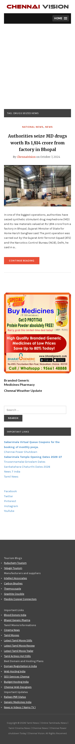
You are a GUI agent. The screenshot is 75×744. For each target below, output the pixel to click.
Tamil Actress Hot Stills (17, 656)
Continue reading (24, 261)
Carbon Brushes (13, 583)
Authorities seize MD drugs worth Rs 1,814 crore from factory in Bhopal (37, 142)
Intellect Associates (15, 578)
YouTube (9, 511)
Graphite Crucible (14, 593)
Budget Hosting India (16, 681)
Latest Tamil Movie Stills (18, 640)
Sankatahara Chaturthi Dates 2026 (27, 466)
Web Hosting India (14, 671)
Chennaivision (26, 157)
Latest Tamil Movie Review (19, 645)
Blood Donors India (15, 614)
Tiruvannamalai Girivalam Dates (24, 461)
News (49, 127)
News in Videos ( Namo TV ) (20, 707)
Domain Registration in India (20, 666)
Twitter (8, 496)
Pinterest (10, 501)
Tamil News (11, 476)
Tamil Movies (11, 635)
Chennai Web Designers (18, 687)
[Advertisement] (37, 69)
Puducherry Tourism (15, 562)
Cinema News (12, 630)
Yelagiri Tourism (13, 568)
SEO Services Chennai (16, 676)
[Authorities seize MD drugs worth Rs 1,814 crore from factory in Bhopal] (37, 185)
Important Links (18, 431)
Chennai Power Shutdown (20, 452)
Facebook (10, 491)
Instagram (11, 506)
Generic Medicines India (17, 702)
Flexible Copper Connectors (20, 599)
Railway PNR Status (15, 696)
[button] (60, 18)
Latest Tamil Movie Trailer (18, 650)
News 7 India (12, 471)
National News (32, 127)
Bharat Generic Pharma (17, 620)
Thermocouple (12, 588)
